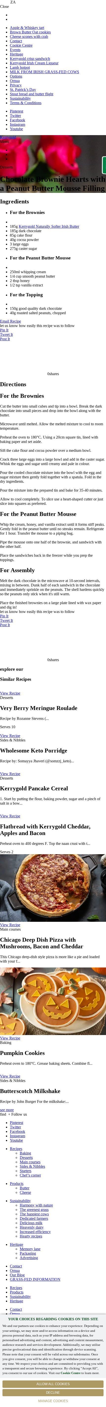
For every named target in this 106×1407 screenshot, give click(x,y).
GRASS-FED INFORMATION (35, 1279)
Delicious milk (31, 1223)
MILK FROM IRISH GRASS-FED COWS (44, 72)
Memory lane (30, 1249)
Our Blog (17, 1275)
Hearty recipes (31, 1236)
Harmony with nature (36, 1205)
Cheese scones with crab (29, 36)
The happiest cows (34, 1214)
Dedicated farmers (34, 1218)
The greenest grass (34, 1210)
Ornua (15, 81)
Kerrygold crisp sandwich (30, 59)
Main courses (30, 1162)
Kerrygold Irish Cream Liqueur (34, 63)
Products (16, 1183)
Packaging (28, 1253)
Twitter (15, 116)
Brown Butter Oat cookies (30, 32)
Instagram (17, 124)
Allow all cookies (53, 1384)
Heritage (16, 54)
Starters (25, 1171)
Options (16, 76)
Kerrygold (8, 137)
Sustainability (20, 98)
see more (7, 1110)
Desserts (26, 1157)
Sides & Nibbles (32, 1166)
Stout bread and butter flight (31, 94)
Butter (24, 1188)
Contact (16, 41)
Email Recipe (10, 321)
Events (15, 50)
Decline (53, 1392)
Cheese (25, 1192)
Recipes (16, 1149)
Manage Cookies (53, 1401)
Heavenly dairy (32, 1227)
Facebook (17, 120)
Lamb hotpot (20, 67)
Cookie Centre (71, 1373)
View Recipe (10, 693)
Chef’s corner (30, 1175)
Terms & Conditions (25, 103)
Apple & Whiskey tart (27, 28)
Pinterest (16, 111)
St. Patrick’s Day (23, 89)
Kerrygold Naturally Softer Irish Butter (49, 226)
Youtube (16, 129)
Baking (25, 1153)
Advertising (29, 1258)
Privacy (16, 85)
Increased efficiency (35, 1232)
